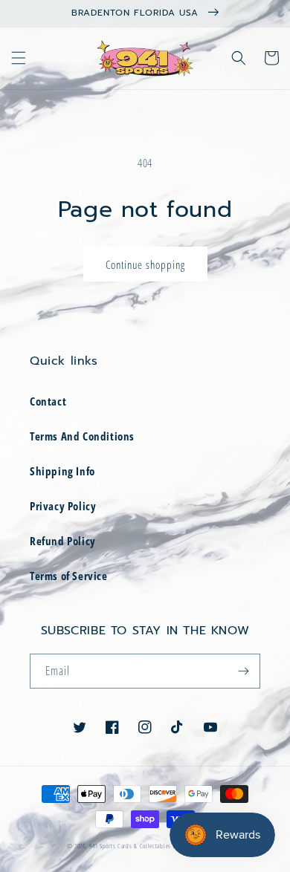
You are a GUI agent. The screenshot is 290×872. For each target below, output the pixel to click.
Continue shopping (145, 264)
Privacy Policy (63, 505)
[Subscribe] (243, 671)
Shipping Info (62, 470)
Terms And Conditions (82, 436)
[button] (18, 58)
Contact (48, 401)
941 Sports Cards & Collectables (131, 846)
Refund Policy (63, 540)
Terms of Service (69, 575)
